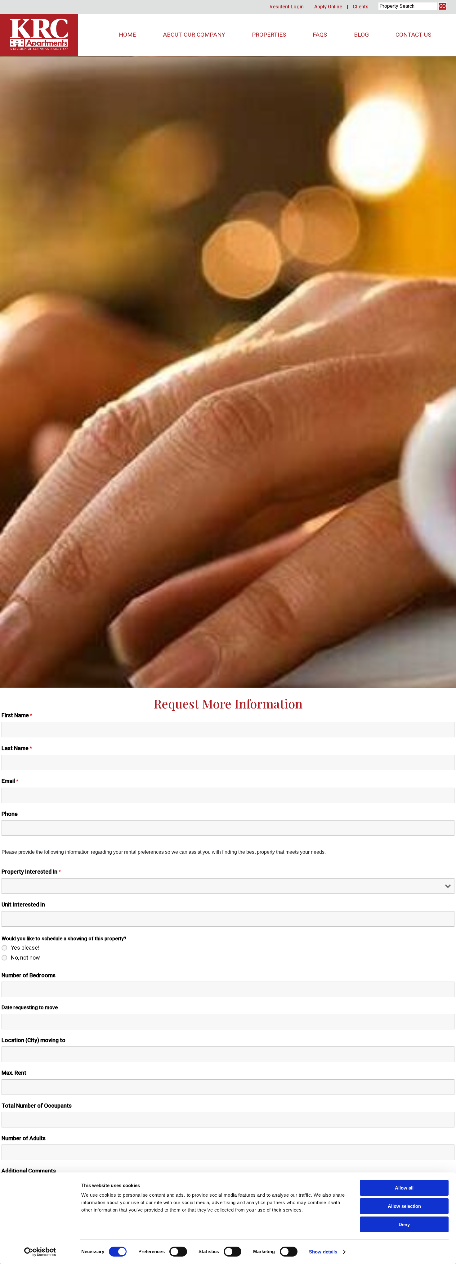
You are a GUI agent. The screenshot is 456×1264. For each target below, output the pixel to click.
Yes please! (25, 948)
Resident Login (287, 7)
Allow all (404, 1187)
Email (10, 781)
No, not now (25, 958)
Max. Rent (14, 1072)
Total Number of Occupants (37, 1105)
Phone (10, 814)
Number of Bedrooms (29, 975)
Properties (269, 34)
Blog (361, 34)
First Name (17, 715)
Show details (323, 1251)
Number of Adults (24, 1138)
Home (127, 34)
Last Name (17, 748)
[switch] (178, 1252)
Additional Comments (29, 1170)
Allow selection (404, 1206)
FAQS (320, 34)
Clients (361, 7)
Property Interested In (31, 871)
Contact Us (413, 34)
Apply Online (328, 7)
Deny (404, 1224)
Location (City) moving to (33, 1040)
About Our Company (194, 34)
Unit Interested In (23, 904)
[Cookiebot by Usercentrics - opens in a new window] (40, 1252)
